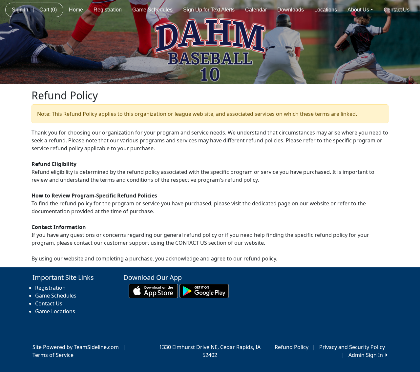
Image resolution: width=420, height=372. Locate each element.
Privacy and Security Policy (352, 347)
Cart (48, 9)
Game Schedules (152, 9)
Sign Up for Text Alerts (209, 9)
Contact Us (397, 9)
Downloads (290, 9)
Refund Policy (291, 347)
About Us (358, 9)
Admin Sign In (367, 355)
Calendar (256, 9)
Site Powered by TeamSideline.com (75, 347)
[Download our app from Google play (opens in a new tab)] (204, 290)
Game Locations (55, 311)
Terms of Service (53, 355)
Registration (108, 9)
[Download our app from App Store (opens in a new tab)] (153, 290)
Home (76, 9)
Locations (325, 9)
